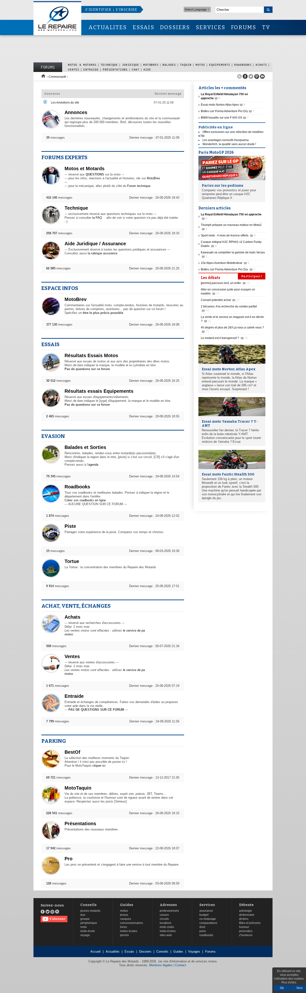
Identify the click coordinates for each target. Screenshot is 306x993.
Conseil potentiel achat (220, 300)
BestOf (72, 752)
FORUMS (243, 27)
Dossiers (145, 951)
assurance (206, 910)
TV (266, 27)
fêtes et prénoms (250, 923)
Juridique (130, 64)
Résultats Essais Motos (91, 355)
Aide (147, 69)
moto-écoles (168, 931)
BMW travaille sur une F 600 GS (225, 117)
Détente (246, 905)
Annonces (76, 112)
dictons (243, 919)
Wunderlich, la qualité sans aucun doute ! (229, 144)
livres (123, 927)
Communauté (57, 76)
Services (207, 905)
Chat (135, 69)
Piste (70, 526)
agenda (93, 464)
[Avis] (45, 102)
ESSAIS (143, 27)
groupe (85, 919)
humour (244, 927)
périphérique (88, 923)
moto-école (87, 931)
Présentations (115, 69)
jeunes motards (90, 910)
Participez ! (251, 276)
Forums (48, 67)
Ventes (73, 69)
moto (83, 927)
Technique (109, 64)
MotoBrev (150, 64)
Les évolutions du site (65, 102)
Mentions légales (161, 965)
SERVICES (210, 27)
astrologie (245, 910)
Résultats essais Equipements (99, 391)
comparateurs (208, 923)
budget (203, 915)
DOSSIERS (175, 27)
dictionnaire (246, 915)
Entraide (91, 69)
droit (202, 927)
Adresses (168, 905)
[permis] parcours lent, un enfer (225, 283)
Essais (50, 344)
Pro (68, 858)
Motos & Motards (82, 64)
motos (124, 910)
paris (202, 931)
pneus (124, 915)
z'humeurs (245, 935)
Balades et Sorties (85, 447)
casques (125, 919)
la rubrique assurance (102, 253)
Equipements (219, 64)
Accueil (95, 951)
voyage (85, 935)
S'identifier (98, 10)
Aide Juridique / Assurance (95, 243)
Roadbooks (242, 64)
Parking (53, 741)
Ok (282, 988)
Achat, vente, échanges (76, 606)
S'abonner (57, 919)
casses (164, 915)
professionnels (169, 910)
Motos (200, 64)
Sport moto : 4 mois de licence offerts (228, 235)
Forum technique (138, 186)
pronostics (245, 931)
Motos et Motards (84, 168)
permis (124, 935)
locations (165, 923)
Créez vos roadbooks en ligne (85, 500)
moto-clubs (167, 927)
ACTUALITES (107, 27)
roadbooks (206, 935)
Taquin (185, 64)
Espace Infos (59, 288)
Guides (126, 905)
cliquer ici (98, 765)
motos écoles (128, 931)
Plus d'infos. (289, 982)
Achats (261, 64)
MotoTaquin (78, 788)
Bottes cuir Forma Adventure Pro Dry (227, 111)
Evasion (53, 436)
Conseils (88, 905)
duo (82, 915)
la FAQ (97, 217)
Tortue (72, 561)
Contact (180, 965)
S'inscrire (126, 10)
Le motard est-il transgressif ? (224, 338)
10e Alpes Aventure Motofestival (225, 263)
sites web (166, 935)
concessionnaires (131, 923)
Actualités (113, 951)
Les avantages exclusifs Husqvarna (225, 140)
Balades (169, 64)
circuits (164, 919)
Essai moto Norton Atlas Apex (223, 104)
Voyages (194, 951)
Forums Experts (64, 157)
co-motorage (207, 919)
